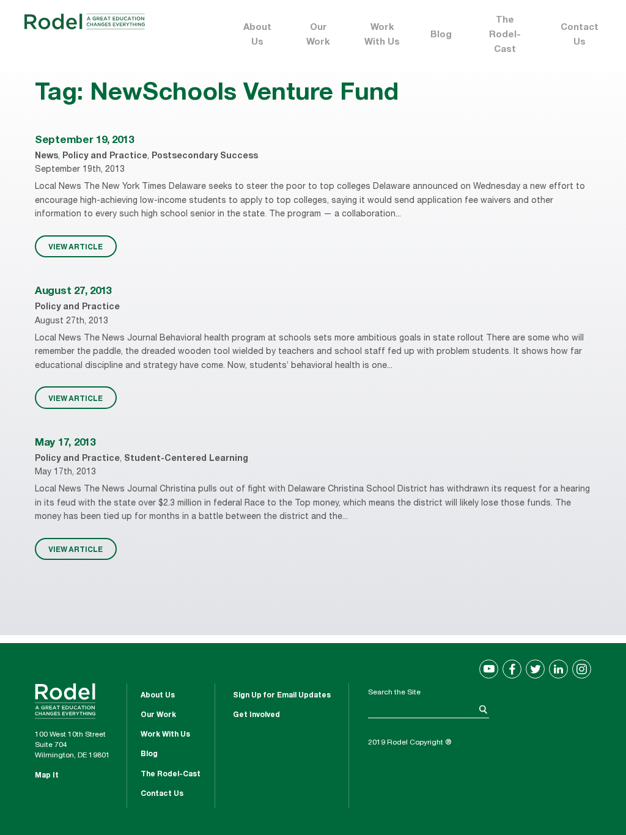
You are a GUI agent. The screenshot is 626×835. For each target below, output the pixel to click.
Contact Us (579, 35)
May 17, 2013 (65, 443)
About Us (257, 35)
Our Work (318, 35)
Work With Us (382, 35)
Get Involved (256, 715)
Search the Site (394, 692)
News (46, 156)
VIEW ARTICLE (75, 246)
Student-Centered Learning (186, 459)
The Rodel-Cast (505, 35)
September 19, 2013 (84, 141)
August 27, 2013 (73, 292)
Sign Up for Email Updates (282, 695)
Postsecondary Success (205, 156)
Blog (441, 35)
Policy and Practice (104, 156)
